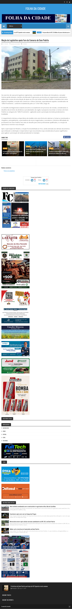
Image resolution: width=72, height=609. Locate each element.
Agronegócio (6, 428)
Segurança (5, 440)
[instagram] (67, 2)
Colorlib (8, 606)
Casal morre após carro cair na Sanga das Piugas (23, 514)
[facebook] (64, 2)
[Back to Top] (70, 607)
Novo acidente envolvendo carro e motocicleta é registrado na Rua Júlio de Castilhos (33, 506)
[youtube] (70, 2)
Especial (4, 434)
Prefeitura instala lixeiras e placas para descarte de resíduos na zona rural (58, 152)
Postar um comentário (9, 171)
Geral (4, 437)
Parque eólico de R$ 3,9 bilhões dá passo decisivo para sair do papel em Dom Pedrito (36, 151)
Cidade (29, 32)
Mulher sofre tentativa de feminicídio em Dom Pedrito (24, 529)
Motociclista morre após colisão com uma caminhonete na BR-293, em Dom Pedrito (32, 521)
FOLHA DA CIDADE (36, 8)
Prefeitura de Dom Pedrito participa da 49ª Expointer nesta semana (12, 152)
